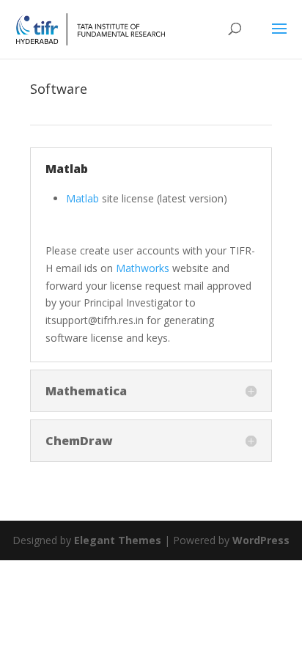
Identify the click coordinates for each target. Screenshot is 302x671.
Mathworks (142, 268)
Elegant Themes (117, 540)
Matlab (84, 198)
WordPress (261, 540)
